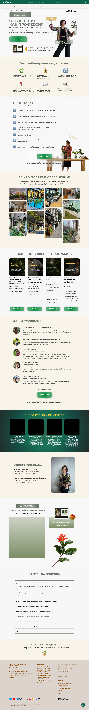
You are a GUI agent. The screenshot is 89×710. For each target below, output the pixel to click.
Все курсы (37, 2)
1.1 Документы (13, 667)
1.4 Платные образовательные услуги (20, 673)
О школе (30, 2)
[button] (86, 2)
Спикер (40, 6)
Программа (28, 6)
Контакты (58, 2)
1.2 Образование (14, 670)
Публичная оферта (42, 666)
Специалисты (50, 2)
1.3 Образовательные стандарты (18, 671)
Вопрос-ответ (53, 6)
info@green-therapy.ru (63, 676)
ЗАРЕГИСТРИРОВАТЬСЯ (69, 6)
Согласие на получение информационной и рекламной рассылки (44, 670)
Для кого (16, 6)
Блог (43, 2)
